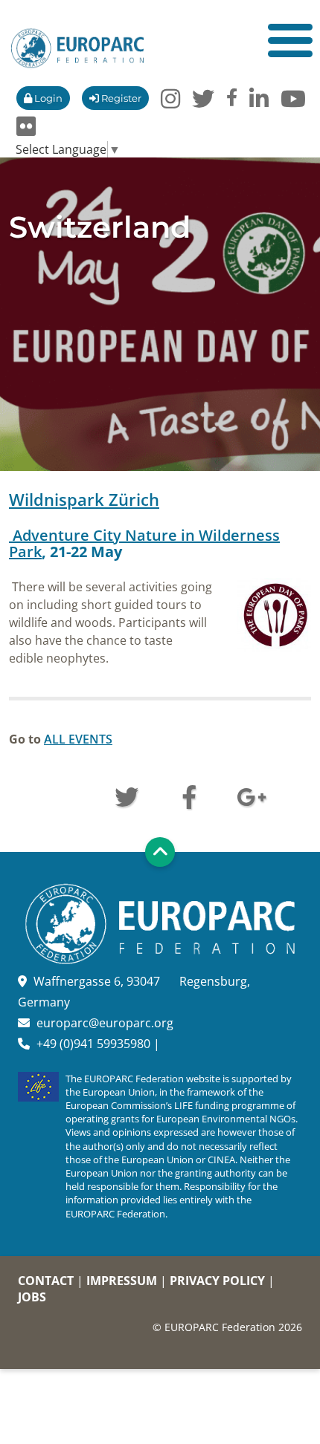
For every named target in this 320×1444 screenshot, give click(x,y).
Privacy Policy (217, 1280)
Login (47, 98)
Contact (46, 1280)
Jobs (32, 1297)
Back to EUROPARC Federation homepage (77, 48)
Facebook (189, 795)
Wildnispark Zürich (84, 499)
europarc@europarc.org (104, 1023)
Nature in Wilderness (144, 543)
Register (120, 98)
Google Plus (251, 795)
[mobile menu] (290, 40)
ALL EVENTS (78, 739)
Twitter (126, 795)
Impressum (121, 1280)
